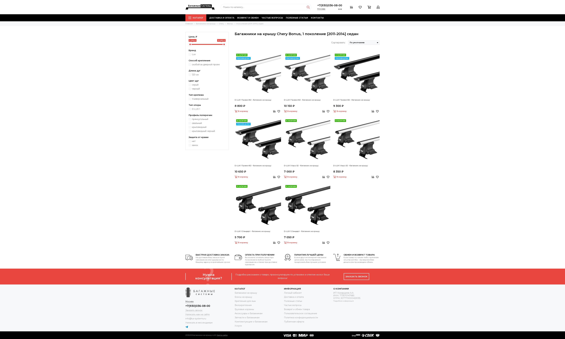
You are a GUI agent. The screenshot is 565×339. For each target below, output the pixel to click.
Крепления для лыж (245, 301)
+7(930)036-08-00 (329, 5)
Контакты (317, 17)
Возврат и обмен (248, 17)
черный (196, 88)
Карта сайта (222, 335)
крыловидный (199, 127)
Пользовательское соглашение (300, 313)
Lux (194, 54)
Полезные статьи (297, 17)
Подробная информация (343, 301)
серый (195, 84)
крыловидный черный (203, 131)
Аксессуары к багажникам (248, 313)
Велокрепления (243, 305)
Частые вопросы (272, 17)
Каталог (198, 17)
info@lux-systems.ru (195, 318)
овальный (197, 123)
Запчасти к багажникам (247, 317)
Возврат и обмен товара (297, 309)
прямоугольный (200, 119)
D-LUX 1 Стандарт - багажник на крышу (252, 231)
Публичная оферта (294, 321)
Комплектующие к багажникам (251, 321)
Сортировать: (338, 42)
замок (195, 145)
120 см (195, 74)
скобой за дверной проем (206, 64)
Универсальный (200, 99)
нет (194, 141)
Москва (321, 9)
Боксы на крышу (243, 297)
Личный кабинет (293, 293)
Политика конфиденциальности (301, 317)
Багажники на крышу (246, 293)
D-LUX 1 (196, 109)
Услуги (238, 325)
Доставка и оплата (221, 17)
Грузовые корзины (244, 309)
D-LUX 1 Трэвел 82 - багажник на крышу (253, 100)
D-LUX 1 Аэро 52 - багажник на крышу (301, 165)
